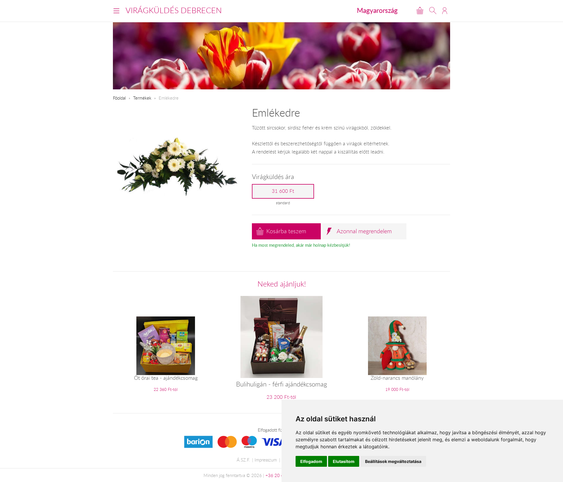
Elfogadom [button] (311, 461)
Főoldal (119, 98)
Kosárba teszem (286, 231)
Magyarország (377, 10)
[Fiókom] (444, 10)
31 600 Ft (283, 191)
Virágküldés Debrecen (174, 10)
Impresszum (266, 460)
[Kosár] (419, 10)
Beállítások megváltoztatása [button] (393, 461)
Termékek (142, 98)
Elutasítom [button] (344, 461)
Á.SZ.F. (243, 460)
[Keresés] (432, 10)
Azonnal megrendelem (364, 231)
